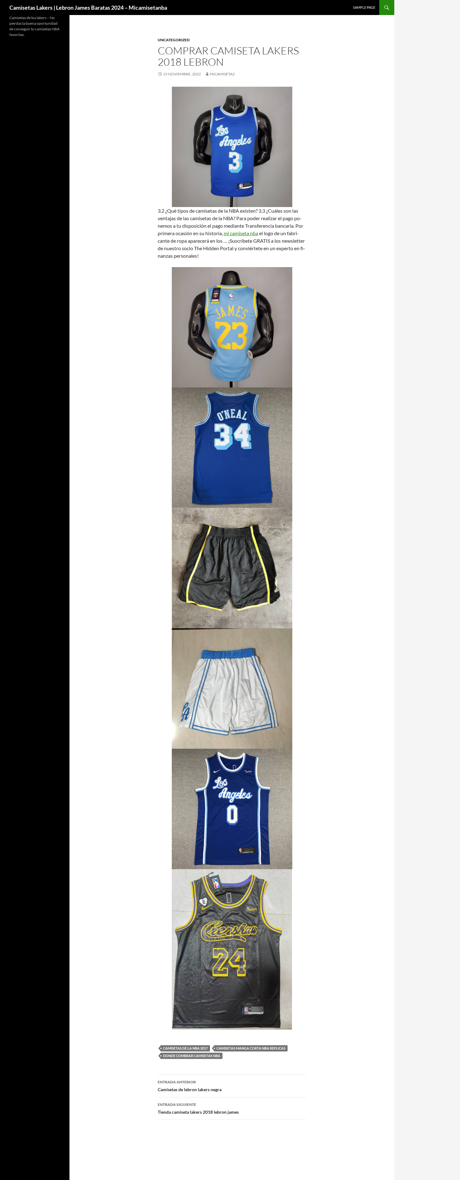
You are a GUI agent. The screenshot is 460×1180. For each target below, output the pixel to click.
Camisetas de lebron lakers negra (190, 1086)
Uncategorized (174, 40)
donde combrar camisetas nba (191, 1056)
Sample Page (364, 7)
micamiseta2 (222, 74)
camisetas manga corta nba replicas (251, 1048)
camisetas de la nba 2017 (185, 1048)
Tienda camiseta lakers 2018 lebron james (198, 1108)
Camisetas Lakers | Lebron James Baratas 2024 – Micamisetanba (88, 7)
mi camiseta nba (241, 233)
